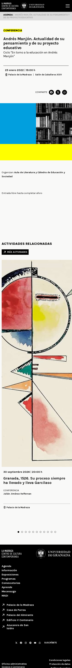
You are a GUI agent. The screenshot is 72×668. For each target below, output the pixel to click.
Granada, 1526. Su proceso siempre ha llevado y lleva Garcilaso (34, 480)
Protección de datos (59, 664)
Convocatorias (11, 583)
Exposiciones (10, 574)
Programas (9, 578)
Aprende (7, 587)
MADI (5, 595)
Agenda (6, 566)
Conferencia (12, 30)
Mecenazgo (9, 591)
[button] (51, 92)
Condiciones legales (59, 660)
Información (9, 570)
